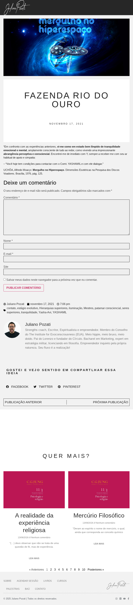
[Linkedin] (120, 599)
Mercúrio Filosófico (98, 515)
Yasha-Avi (45, 312)
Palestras (13, 589)
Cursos (62, 581)
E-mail (8, 254)
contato (11, 308)
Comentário (11, 197)
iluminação (75, 308)
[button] (17, 386)
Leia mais (34, 558)
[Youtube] (124, 599)
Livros (47, 581)
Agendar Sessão (27, 581)
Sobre (7, 581)
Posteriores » (96, 569)
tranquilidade (29, 312)
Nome (8, 241)
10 (83, 569)
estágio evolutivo (27, 308)
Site (5, 266)
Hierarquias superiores (53, 308)
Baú (27, 589)
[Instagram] (116, 599)
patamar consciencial (108, 308)
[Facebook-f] (128, 599)
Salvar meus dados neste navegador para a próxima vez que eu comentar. (51, 279)
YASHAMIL (60, 312)
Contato (40, 589)
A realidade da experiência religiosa (34, 522)
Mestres (88, 308)
